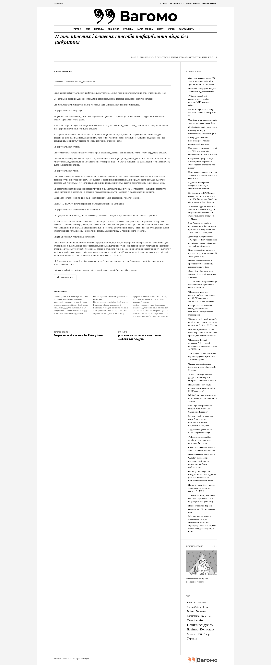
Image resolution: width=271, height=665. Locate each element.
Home (133, 57)
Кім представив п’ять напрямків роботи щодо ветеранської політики (199, 140)
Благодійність (194, 607)
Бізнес (206, 607)
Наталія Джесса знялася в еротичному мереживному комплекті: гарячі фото (200, 263)
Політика (192, 629)
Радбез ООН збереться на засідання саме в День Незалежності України (200, 185)
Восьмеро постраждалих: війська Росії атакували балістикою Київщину (200, 408)
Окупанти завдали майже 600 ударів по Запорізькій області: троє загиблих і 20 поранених (202, 81)
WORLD (191, 602)
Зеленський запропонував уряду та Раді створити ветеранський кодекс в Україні (202, 377)
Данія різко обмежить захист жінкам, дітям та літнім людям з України (202, 274)
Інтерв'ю (202, 602)
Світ (199, 634)
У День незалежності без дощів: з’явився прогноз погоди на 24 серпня (199, 439)
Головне (201, 611)
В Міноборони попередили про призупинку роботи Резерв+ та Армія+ (202, 398)
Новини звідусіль (146, 57)
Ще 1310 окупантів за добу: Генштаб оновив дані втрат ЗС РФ (202, 112)
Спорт (207, 634)
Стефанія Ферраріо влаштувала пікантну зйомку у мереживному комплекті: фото (202, 130)
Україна (192, 638)
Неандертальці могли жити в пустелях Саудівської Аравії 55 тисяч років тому (202, 253)
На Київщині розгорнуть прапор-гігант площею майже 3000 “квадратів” (202, 387)
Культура (206, 615)
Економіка (193, 616)
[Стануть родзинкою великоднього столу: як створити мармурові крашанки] (73, 305)
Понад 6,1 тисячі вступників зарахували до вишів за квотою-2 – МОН (201, 487)
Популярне (207, 629)
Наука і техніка (195, 620)
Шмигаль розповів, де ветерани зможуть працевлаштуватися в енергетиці (202, 175)
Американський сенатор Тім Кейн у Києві (78, 335)
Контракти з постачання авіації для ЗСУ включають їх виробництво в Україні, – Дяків (202, 151)
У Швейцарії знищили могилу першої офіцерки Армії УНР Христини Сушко (202, 356)
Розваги (191, 634)
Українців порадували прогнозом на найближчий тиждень (139, 337)
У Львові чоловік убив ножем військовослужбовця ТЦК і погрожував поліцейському (202, 498)
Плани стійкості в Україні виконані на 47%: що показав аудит (201, 508)
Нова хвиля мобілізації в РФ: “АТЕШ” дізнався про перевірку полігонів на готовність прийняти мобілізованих (201, 460)
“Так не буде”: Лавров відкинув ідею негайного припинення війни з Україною (202, 284)
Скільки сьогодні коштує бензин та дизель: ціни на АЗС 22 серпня (202, 366)
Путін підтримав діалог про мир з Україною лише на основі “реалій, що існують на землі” (202, 332)
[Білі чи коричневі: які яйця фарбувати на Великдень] (113, 305)
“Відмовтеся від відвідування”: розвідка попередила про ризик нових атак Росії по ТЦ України (202, 322)
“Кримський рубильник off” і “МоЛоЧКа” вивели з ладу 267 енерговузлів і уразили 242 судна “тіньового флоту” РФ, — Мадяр (202, 212)
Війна (190, 611)
